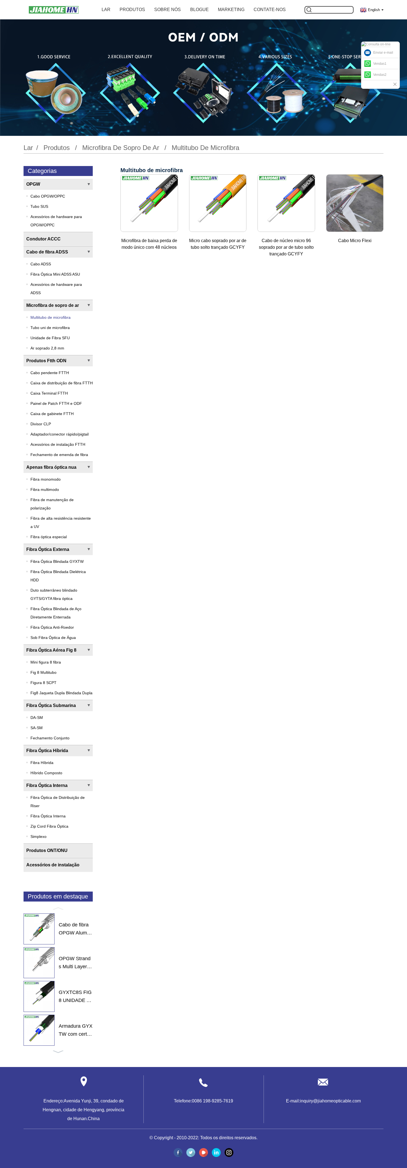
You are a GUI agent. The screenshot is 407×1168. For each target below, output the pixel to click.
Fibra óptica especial (48, 537)
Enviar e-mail (383, 53)
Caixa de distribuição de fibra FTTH (61, 383)
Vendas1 (380, 64)
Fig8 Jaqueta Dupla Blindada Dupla (61, 693)
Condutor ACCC (43, 239)
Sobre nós (167, 9)
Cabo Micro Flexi (355, 240)
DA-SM (36, 717)
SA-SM (36, 728)
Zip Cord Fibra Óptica (49, 826)
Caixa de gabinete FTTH (52, 413)
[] (309, 10)
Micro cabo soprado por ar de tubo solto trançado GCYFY (217, 244)
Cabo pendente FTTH (49, 373)
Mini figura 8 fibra (45, 662)
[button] (58, 908)
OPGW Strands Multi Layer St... (75, 963)
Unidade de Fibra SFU (50, 338)
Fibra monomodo (45, 479)
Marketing (231, 9)
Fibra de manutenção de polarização (52, 504)
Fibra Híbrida (41, 762)
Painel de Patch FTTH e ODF (56, 403)
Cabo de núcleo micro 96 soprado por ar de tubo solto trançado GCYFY (286, 247)
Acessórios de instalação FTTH (57, 444)
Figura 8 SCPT (43, 682)
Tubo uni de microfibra (50, 327)
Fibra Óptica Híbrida (47, 750)
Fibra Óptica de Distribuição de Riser (57, 801)
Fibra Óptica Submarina (51, 705)
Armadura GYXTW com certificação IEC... (75, 1030)
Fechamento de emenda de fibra (59, 454)
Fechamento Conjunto (49, 738)
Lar (106, 9)
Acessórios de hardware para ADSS (56, 288)
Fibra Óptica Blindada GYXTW (57, 561)
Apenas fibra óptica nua (51, 467)
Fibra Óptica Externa (47, 549)
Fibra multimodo (44, 489)
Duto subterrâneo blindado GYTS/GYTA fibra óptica (53, 594)
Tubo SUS (39, 206)
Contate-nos (270, 9)
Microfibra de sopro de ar (120, 147)
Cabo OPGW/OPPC (47, 196)
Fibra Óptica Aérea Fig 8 (51, 650)
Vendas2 (380, 75)
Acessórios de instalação (52, 865)
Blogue (199, 9)
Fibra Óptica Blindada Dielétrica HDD (58, 575)
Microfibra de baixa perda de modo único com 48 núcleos (149, 244)
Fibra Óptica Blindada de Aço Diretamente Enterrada (55, 613)
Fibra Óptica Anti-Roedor (52, 627)
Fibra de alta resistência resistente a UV (60, 522)
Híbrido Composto (46, 773)
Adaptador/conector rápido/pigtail (59, 434)
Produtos (132, 9)
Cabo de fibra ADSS (47, 252)
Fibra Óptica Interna (47, 785)
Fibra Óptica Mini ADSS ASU (55, 274)
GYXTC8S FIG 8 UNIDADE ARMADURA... (75, 997)
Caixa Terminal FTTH (49, 393)
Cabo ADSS (40, 264)
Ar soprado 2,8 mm (47, 348)
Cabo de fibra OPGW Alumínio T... (75, 929)
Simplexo (38, 836)
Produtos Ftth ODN (46, 360)
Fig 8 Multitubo (43, 672)
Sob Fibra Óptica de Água (53, 637)
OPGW (33, 184)
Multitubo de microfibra (205, 147)
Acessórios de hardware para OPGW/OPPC (56, 220)
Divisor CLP (40, 424)
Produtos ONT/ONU (47, 850)
